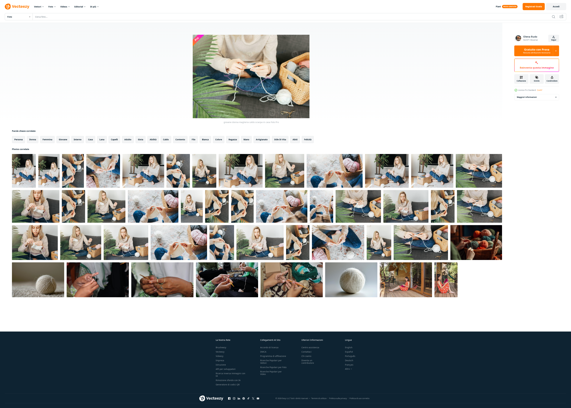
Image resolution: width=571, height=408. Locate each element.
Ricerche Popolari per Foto (273, 367)
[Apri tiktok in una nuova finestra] (248, 398)
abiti (295, 139)
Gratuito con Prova (536, 51)
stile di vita (280, 139)
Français (349, 364)
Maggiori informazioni (527, 97)
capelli (114, 139)
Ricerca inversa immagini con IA (230, 374)
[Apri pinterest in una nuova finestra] (243, 398)
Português (350, 356)
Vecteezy (220, 351)
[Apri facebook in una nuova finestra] (229, 398)
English (348, 347)
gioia (140, 139)
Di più (93, 6)
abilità (153, 139)
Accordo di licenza (269, 347)
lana (101, 139)
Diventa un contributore (307, 361)
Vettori (37, 6)
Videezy (219, 356)
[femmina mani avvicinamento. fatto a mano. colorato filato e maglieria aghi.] (98, 279)
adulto (127, 139)
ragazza (233, 139)
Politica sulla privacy (338, 398)
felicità (307, 139)
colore (218, 139)
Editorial (78, 6)
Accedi (556, 6)
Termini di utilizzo (319, 398)
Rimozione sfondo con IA (228, 380)
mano (246, 139)
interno (78, 139)
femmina (47, 139)
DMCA (263, 351)
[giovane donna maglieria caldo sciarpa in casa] (24, 171)
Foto (50, 6)
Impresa (220, 360)
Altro (347, 369)
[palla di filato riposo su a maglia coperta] (38, 279)
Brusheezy (221, 347)
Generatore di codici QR (228, 384)
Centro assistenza (310, 347)
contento (180, 139)
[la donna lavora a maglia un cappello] (406, 279)
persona (18, 139)
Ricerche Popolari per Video (271, 373)
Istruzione (221, 364)
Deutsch (349, 360)
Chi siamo (306, 356)
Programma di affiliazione (273, 356)
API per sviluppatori (226, 369)
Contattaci (306, 351)
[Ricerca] (553, 16)
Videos (63, 6)
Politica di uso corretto (359, 398)
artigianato (262, 139)
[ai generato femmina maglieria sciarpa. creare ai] (476, 242)
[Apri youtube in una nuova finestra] (258, 398)
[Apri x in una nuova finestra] (253, 398)
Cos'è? (539, 90)
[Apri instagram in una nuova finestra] (234, 398)
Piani (498, 6)
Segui (553, 40)
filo (193, 139)
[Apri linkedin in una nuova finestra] (239, 398)
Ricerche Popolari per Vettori (271, 361)
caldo (166, 139)
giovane (63, 139)
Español (349, 351)
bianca (205, 139)
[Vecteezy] (17, 7)
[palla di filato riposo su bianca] (351, 279)
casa (90, 139)
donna (32, 139)
